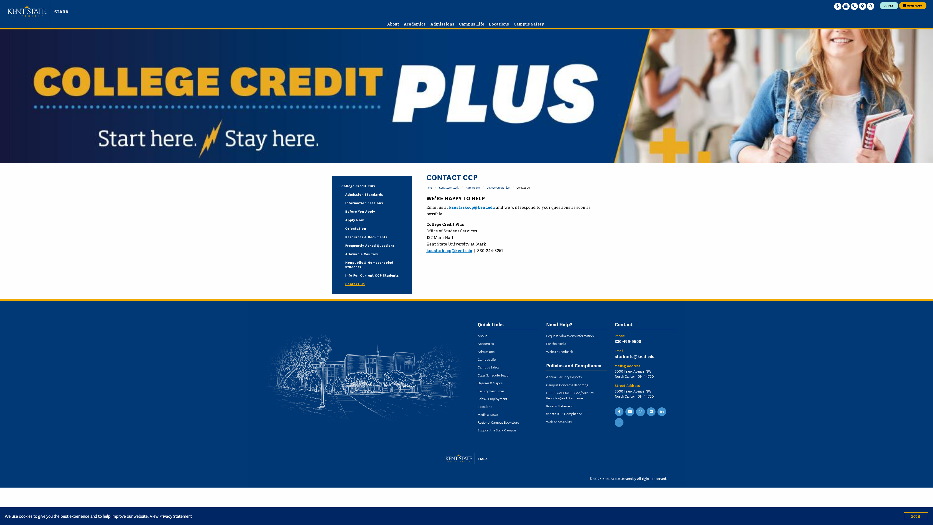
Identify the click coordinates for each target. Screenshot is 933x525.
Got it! (916, 516)
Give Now (914, 5)
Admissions (473, 187)
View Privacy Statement (171, 516)
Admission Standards (364, 194)
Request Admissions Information (570, 335)
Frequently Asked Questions (370, 245)
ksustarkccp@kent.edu (472, 207)
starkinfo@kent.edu (635, 356)
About (482, 335)
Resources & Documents (366, 237)
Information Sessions (364, 203)
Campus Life (487, 359)
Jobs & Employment (492, 398)
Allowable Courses (361, 254)
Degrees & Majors (490, 382)
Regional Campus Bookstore (498, 422)
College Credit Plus (498, 187)
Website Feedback (559, 351)
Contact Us (355, 283)
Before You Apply (360, 211)
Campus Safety (489, 367)
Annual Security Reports (564, 376)
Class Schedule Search (494, 375)
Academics (486, 343)
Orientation (355, 228)
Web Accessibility (559, 421)
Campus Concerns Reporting (567, 384)
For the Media (556, 343)
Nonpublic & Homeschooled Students (369, 264)
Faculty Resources (491, 391)
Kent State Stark (449, 187)
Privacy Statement (559, 406)
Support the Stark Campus (497, 430)
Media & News (488, 414)
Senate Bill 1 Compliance (564, 413)
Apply (888, 5)
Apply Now (354, 220)
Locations (485, 406)
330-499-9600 (628, 341)
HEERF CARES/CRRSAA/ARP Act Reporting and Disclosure (570, 395)
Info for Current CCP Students (372, 275)
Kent (429, 187)
